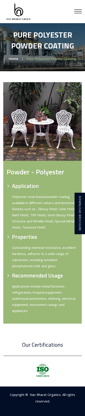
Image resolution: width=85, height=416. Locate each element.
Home (13, 58)
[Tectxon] (18, 11)
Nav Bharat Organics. (46, 394)
